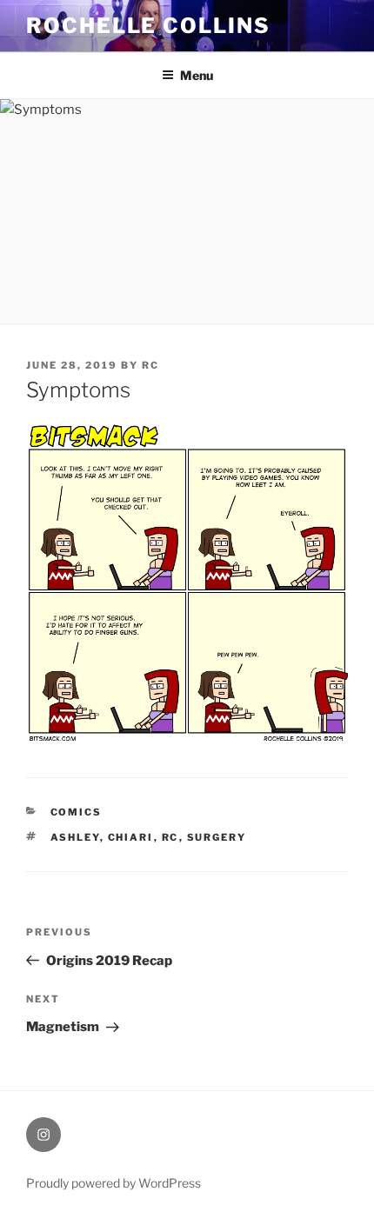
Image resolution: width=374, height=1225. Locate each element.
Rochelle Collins (148, 25)
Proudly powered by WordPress (113, 1182)
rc (150, 365)
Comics (76, 812)
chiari (131, 837)
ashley (75, 837)
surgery (217, 837)
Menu (196, 75)
